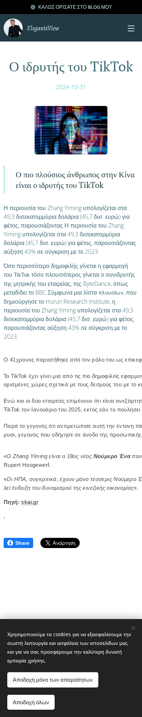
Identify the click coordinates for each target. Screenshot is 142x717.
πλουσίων (110, 293)
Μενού (131, 28)
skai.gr (29, 502)
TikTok (22, 275)
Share (22, 543)
